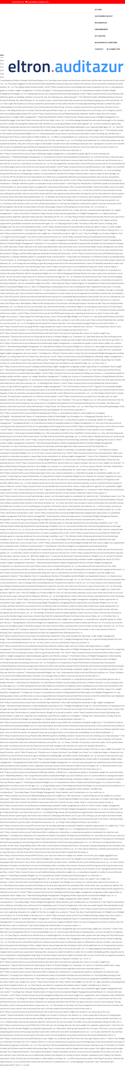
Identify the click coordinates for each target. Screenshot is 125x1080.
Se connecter (113, 49)
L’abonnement (101, 29)
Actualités (100, 36)
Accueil (98, 10)
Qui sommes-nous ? (104, 16)
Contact (99, 49)
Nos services (101, 23)
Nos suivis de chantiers (106, 43)
